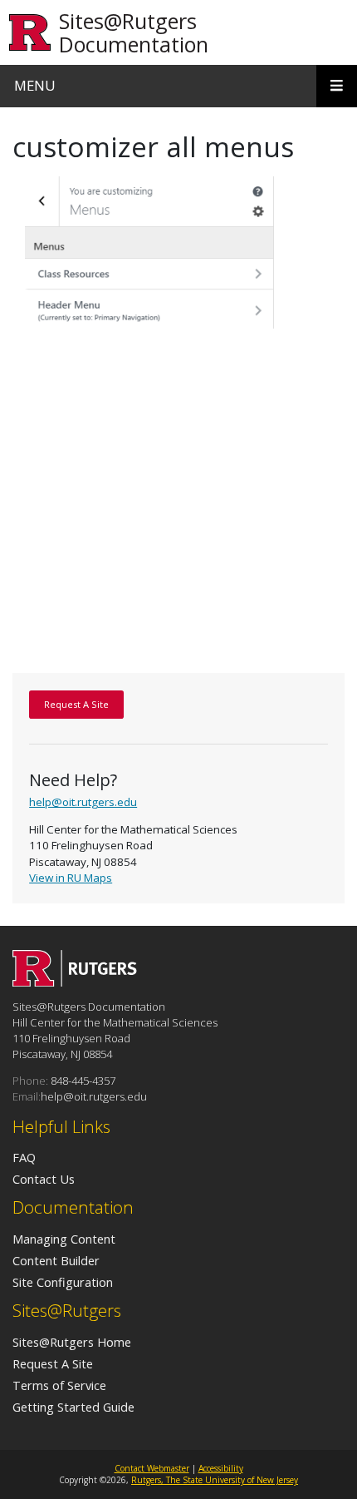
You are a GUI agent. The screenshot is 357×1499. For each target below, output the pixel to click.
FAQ (24, 1157)
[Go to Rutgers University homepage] (30, 33)
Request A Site (52, 1363)
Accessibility (220, 1468)
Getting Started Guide (73, 1406)
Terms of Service (59, 1385)
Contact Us (43, 1178)
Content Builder (56, 1260)
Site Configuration (62, 1282)
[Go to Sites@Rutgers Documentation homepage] (74, 981)
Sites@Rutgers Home (71, 1341)
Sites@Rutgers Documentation (133, 32)
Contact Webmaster (152, 1468)
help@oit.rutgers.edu (83, 801)
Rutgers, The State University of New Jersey (214, 1480)
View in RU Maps (70, 877)
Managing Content (63, 1238)
